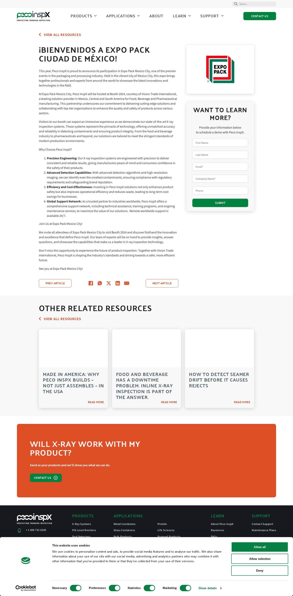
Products (81, 15)
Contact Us (259, 16)
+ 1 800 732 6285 (36, 530)
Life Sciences (165, 530)
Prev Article (55, 283)
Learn (179, 15)
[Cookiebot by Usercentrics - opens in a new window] (25, 588)
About (156, 16)
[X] (108, 283)
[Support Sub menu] (222, 16)
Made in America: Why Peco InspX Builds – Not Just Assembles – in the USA (73, 383)
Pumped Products (168, 536)
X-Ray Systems (81, 524)
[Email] (126, 283)
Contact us (42, 477)
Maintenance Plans (264, 530)
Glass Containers (124, 530)
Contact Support (262, 524)
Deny (259, 570)
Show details (208, 588)
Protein (162, 524)
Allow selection (259, 558)
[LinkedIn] (117, 283)
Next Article (162, 283)
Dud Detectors (81, 536)
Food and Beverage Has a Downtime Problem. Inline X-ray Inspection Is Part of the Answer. (144, 385)
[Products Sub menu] (95, 16)
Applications (120, 15)
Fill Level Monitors (84, 530)
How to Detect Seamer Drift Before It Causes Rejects (219, 380)
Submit (220, 202)
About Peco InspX (222, 524)
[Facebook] (90, 283)
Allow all (260, 547)
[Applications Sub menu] (138, 16)
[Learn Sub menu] (189, 16)
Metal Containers (124, 524)
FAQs (214, 536)
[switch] (114, 588)
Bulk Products (123, 536)
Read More (96, 402)
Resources (217, 530)
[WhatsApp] (99, 283)
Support (209, 15)
